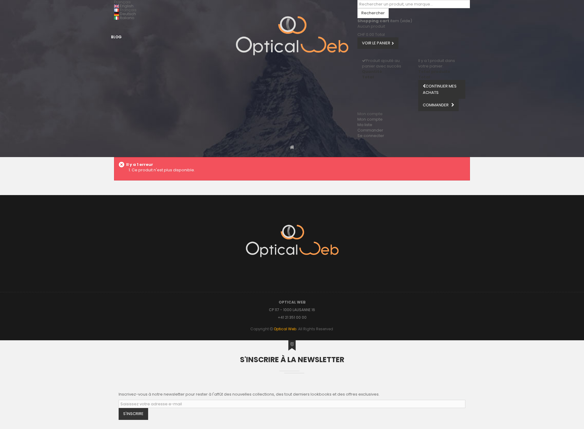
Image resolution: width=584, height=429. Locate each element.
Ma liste (364, 125)
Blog (116, 36)
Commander (370, 130)
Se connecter (370, 136)
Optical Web (285, 328)
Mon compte (370, 119)
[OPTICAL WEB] (292, 36)
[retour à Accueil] (292, 147)
